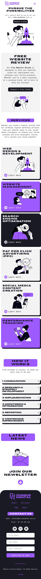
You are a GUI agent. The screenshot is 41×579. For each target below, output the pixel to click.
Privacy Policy (20, 563)
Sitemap (20, 574)
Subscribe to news (20, 555)
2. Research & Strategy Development (13, 389)
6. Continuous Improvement (13, 420)
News (25, 507)
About (14, 503)
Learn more (14, 175)
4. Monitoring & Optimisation (14, 405)
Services (25, 503)
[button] (34, 3)
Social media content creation (17, 288)
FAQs (16, 507)
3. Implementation (16, 398)
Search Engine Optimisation (17, 218)
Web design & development (18, 151)
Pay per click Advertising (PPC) (17, 253)
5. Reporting (11, 413)
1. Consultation (13, 381)
